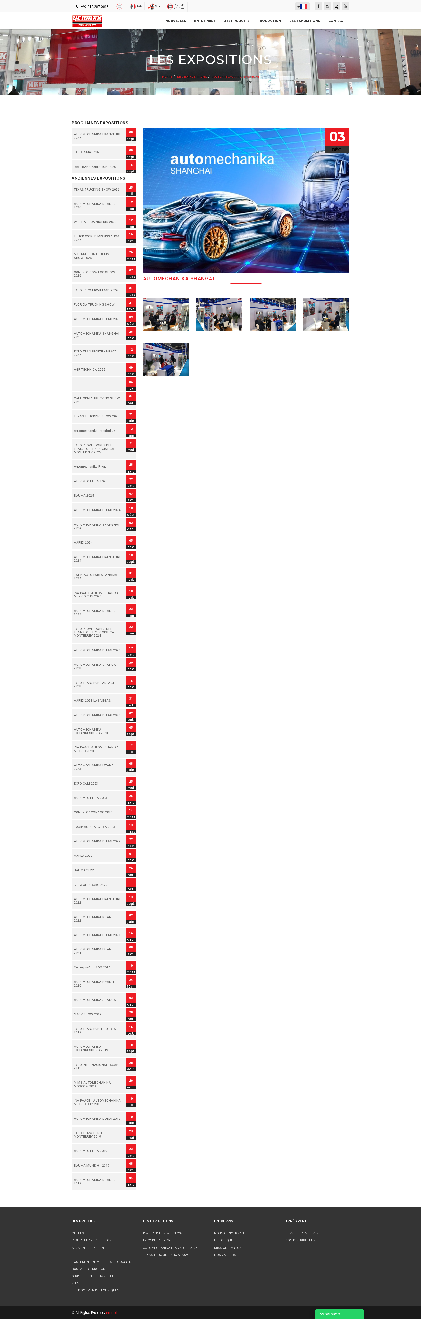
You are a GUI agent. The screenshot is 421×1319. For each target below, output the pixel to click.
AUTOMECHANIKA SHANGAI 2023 (98, 666)
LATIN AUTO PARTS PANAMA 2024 (98, 576)
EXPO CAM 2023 (98, 783)
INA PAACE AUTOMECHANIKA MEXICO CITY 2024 (98, 594)
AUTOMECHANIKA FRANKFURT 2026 (98, 136)
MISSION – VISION (228, 1247)
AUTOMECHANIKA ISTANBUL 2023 (98, 767)
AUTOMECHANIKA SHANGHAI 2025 (98, 335)
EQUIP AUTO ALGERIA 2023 (98, 827)
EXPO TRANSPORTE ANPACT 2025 (98, 353)
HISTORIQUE (223, 1240)
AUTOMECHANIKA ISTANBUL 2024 (98, 612)
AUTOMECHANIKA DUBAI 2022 (98, 841)
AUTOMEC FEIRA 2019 (98, 1151)
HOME (167, 77)
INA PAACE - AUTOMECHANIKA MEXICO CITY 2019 (98, 1102)
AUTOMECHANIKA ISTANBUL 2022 (98, 919)
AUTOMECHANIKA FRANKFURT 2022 (98, 901)
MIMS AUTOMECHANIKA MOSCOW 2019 (98, 1084)
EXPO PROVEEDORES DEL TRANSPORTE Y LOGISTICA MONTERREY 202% (98, 449)
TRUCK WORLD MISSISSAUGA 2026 (98, 238)
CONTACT (336, 21)
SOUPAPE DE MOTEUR (88, 1269)
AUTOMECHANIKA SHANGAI (235, 77)
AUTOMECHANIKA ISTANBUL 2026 (98, 205)
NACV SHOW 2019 (98, 1014)
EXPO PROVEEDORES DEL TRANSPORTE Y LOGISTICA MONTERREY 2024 (98, 632)
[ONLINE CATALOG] (170, 6)
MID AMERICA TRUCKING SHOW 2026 (98, 256)
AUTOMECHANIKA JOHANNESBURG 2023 (98, 731)
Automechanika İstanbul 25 (98, 431)
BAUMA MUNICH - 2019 (98, 1165)
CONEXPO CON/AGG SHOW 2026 (98, 274)
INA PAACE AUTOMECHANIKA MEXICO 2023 (98, 749)
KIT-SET (77, 1283)
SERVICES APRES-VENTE (304, 1233)
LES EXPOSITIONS (304, 21)
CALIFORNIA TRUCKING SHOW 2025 (98, 400)
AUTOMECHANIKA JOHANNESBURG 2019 (98, 1048)
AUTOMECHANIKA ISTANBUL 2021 (98, 951)
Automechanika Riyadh (98, 466)
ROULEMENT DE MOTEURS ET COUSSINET (103, 1262)
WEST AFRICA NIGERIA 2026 (98, 222)
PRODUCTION (269, 21)
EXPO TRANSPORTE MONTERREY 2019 (98, 1134)
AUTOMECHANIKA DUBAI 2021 (98, 935)
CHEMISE (79, 1233)
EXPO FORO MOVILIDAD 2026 (98, 290)
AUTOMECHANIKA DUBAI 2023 (98, 715)
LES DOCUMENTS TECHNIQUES (95, 1290)
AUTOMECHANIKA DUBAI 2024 (98, 510)
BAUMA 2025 (98, 495)
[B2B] (133, 6)
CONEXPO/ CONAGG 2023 (98, 812)
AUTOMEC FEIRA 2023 (98, 798)
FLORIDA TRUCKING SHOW (98, 304)
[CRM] (151, 6)
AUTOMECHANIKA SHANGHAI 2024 (98, 526)
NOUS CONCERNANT (230, 1233)
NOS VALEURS (225, 1255)
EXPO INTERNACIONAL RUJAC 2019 (98, 1066)
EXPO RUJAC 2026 (98, 152)
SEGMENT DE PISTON (88, 1247)
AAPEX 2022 (98, 855)
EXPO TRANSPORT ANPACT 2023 (98, 684)
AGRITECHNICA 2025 (98, 369)
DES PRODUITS (236, 21)
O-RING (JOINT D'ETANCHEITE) (95, 1276)
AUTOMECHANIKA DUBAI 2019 (98, 1118)
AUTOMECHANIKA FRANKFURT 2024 (98, 559)
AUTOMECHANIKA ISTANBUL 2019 (98, 1181)
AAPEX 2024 (98, 542)
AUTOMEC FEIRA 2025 (98, 481)
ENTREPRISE (204, 21)
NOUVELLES (175, 21)
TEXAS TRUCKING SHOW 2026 (98, 189)
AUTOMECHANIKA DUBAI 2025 (98, 319)
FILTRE (76, 1255)
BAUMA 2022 (98, 870)
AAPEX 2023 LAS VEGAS (98, 700)
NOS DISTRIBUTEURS (302, 1240)
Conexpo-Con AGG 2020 (98, 967)
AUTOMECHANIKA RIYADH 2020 (98, 983)
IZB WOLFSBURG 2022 (98, 884)
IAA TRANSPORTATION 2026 (98, 167)
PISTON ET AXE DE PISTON (92, 1240)
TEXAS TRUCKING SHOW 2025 (98, 416)
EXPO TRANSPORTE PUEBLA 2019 (98, 1030)
